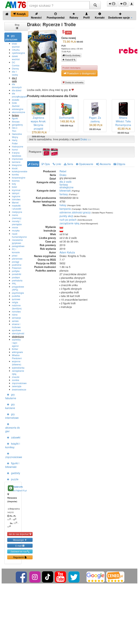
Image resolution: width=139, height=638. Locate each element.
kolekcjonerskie (19, 171)
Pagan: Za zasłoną (95, 119)
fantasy (15, 115)
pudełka (16, 295)
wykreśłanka (18, 367)
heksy (63, 205)
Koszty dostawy (72, 55)
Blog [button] (17, 24)
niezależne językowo (17, 241)
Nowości (36, 17)
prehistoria (17, 280)
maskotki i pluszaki (16, 207)
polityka (16, 270)
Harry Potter (15, 142)
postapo (16, 277)
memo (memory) (16, 216)
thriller (15, 348)
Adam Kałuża (67, 252)
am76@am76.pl (20, 490)
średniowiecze (19, 389)
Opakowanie (85, 164)
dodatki (15, 99)
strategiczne (18, 336)
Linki (58, 164)
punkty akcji (66, 216)
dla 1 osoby (15, 73)
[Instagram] (35, 576)
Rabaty (74, 17)
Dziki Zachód (15, 104)
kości (14, 186)
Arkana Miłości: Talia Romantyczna (123, 121)
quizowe (16, 299)
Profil (86, 17)
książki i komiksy (12, 445)
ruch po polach (68, 219)
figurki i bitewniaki (12, 465)
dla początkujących (19, 95)
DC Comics (15, 64)
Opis (47, 164)
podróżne (16, 264)
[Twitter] (74, 576)
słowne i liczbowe (16, 325)
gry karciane (10, 406)
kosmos (16, 180)
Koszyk (21, 14)
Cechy (34, 164)
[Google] (96, 576)
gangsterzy (17, 124)
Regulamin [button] (19, 557)
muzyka (16, 230)
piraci (14, 255)
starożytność (18, 333)
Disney (15, 68)
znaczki (15, 376)
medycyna (17, 211)
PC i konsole (16, 251)
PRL (14, 283)
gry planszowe (11, 37)
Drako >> (85, 139)
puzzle (14, 479)
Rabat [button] (70, 59)
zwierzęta (16, 386)
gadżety (15, 473)
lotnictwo (16, 199)
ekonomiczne (18, 112)
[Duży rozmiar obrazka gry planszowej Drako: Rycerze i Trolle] (44, 51)
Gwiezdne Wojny (17, 135)
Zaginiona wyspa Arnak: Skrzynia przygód (38, 123)
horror (15, 149)
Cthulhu (16, 49)
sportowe (16, 330)
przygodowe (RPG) (18, 288)
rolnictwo (16, 311)
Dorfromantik (66, 117)
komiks (15, 174)
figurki (15, 118)
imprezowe (17, 158)
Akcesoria (105, 164)
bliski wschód (16, 45)
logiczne (16, 196)
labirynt (15, 193)
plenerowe (17, 258)
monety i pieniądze (17, 223)
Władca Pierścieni (17, 357)
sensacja (16, 317)
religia (15, 302)
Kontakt (100, 17)
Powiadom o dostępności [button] (81, 73)
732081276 (18, 486)
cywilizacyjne (18, 52)
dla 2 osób (14, 79)
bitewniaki (65, 190)
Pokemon (16, 267)
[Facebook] (21, 576)
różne (15, 314)
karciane (16, 161)
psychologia (18, 292)
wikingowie (17, 352)
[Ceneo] (115, 576)
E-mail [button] (18, 545)
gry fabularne (10, 396)
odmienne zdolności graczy (75, 212)
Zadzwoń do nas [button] (18, 551)
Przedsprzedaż (56, 17)
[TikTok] (47, 576)
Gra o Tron (14, 129)
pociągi (15, 261)
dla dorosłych (17, 86)
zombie (15, 380)
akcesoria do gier (12, 429)
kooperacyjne (18, 177)
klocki (15, 168)
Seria (69, 164)
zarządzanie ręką (69, 223)
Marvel (15, 202)
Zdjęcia (120, 164)
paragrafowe (18, 246)
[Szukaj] (95, 5)
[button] (112, 4)
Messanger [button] (19, 539)
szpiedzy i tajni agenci (16, 342)
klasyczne (17, 164)
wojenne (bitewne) (16, 363)
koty (14, 183)
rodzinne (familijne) (17, 307)
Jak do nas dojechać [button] (19, 533)
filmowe (16, 121)
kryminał (16, 190)
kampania (65, 208)
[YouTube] (61, 576)
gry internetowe (12, 416)
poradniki (16, 274)
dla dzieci (16, 90)
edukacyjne (17, 109)
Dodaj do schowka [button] (74, 82)
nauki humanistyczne (19, 235)
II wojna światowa (16, 154)
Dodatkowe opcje (119, 17)
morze (15, 227)
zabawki (15, 437)
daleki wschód (16, 58)
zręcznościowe (19, 383)
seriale (15, 320)
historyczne (17, 146)
